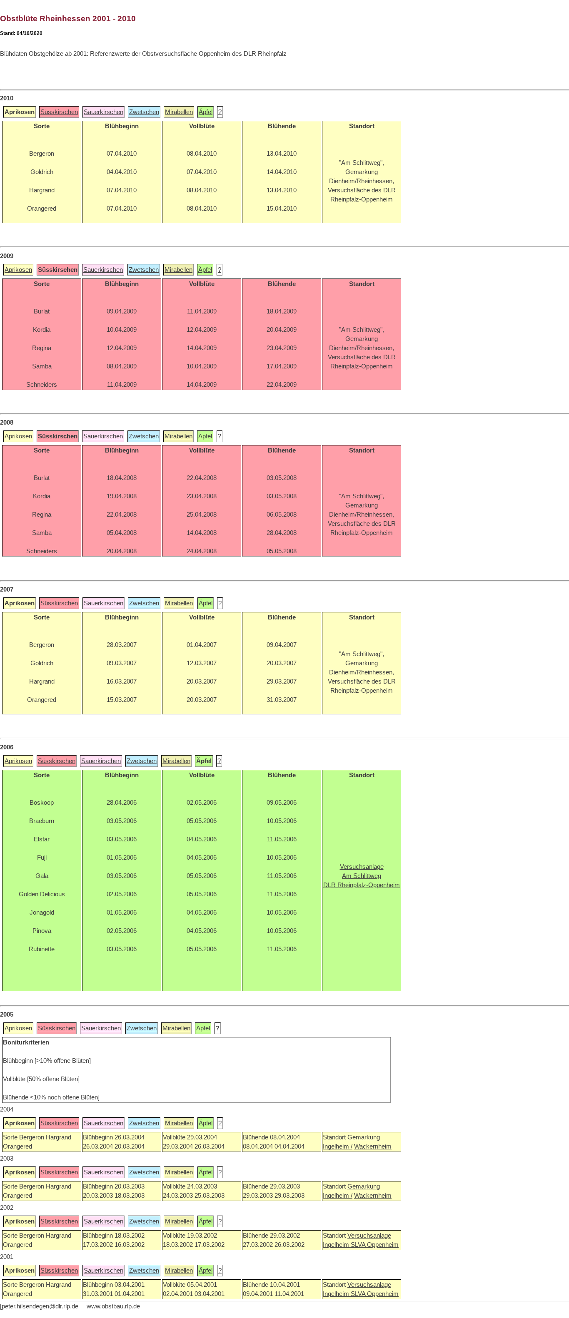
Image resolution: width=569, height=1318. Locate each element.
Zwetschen (144, 112)
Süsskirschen (59, 112)
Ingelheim (337, 1244)
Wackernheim (373, 1146)
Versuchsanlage (369, 1235)
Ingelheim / (337, 1146)
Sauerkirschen (103, 112)
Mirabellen (179, 112)
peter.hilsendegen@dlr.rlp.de (40, 1306)
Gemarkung (363, 1137)
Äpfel (205, 112)
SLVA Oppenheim (375, 1244)
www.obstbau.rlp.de (113, 1306)
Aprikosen (18, 269)
